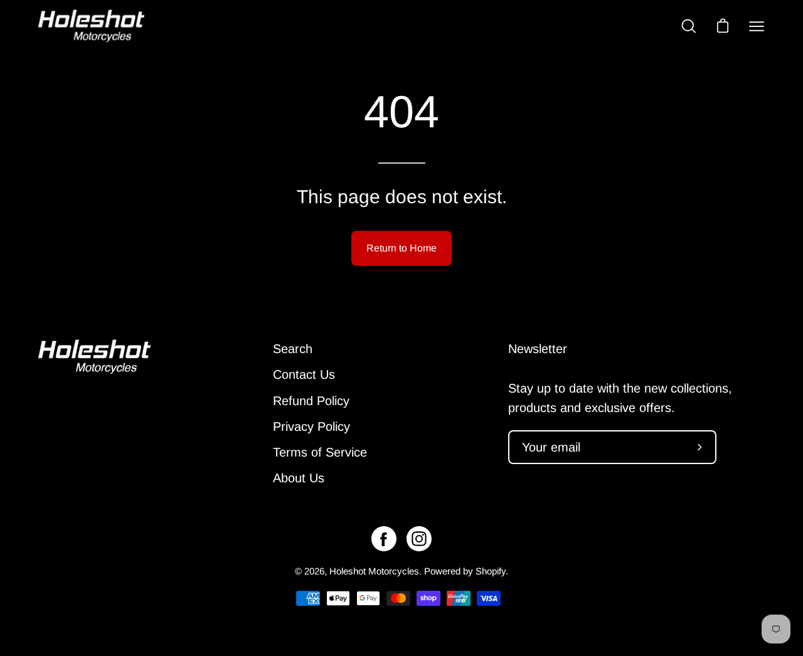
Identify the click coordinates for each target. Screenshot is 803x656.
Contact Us (304, 374)
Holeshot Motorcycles (374, 571)
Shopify (491, 571)
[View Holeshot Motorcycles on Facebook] (383, 538)
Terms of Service (320, 452)
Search (292, 349)
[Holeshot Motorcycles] (91, 26)
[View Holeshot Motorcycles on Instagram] (419, 538)
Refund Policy (311, 401)
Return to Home (401, 248)
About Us (298, 478)
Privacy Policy (311, 426)
